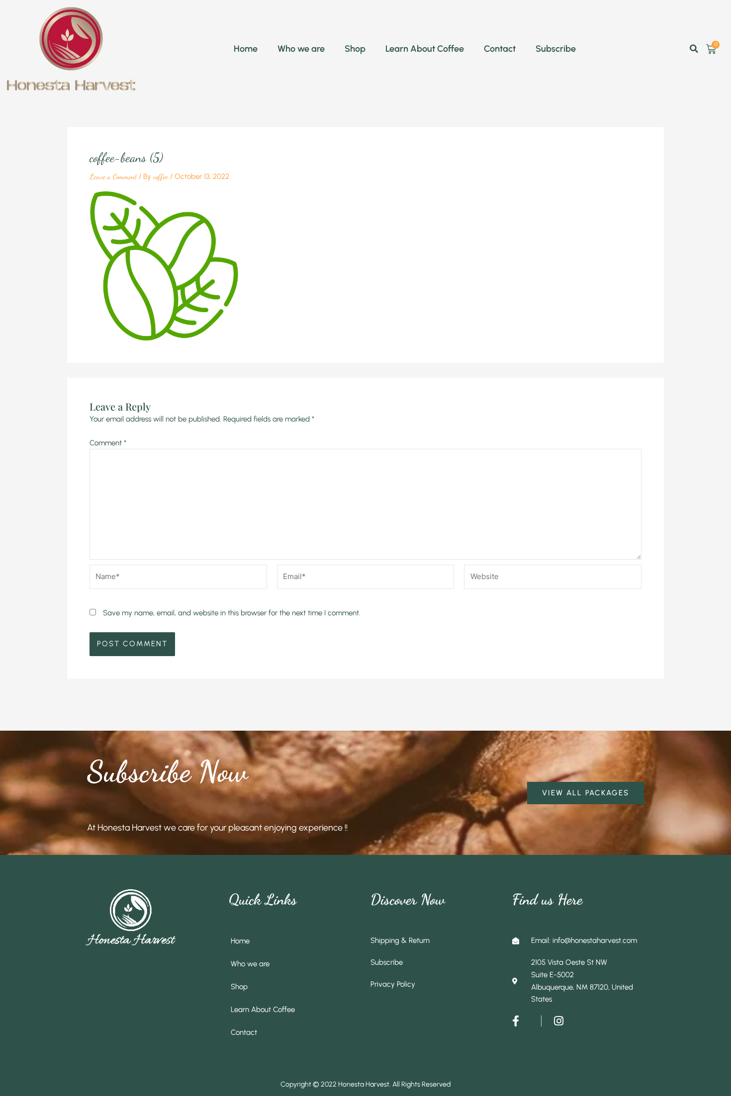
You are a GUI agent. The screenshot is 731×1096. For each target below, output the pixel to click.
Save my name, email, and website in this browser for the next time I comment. (232, 612)
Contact (500, 48)
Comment (108, 442)
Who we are (301, 48)
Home (246, 48)
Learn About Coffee (424, 48)
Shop (355, 48)
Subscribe (556, 48)
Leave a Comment (113, 176)
